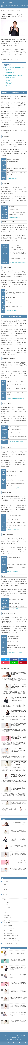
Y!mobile (5, 897)
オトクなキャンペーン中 (9, 930)
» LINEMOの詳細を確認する (13, 178)
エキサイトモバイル (8, 920)
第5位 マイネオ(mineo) (9, 83)
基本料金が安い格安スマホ (9, 933)
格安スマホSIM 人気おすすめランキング (11, 943)
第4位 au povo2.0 (8, 74)
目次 (8, 65)
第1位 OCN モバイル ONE (10, 77)
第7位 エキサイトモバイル (10, 86)
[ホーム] (3, 10)
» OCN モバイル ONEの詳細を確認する (15, 398)
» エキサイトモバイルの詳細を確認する (16, 652)
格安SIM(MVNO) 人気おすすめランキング (13, 75)
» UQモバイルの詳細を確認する (13, 529)
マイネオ (5, 899)
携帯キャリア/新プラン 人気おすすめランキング (14, 67)
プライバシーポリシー (20, 1035)
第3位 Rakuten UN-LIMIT (10, 72)
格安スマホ (5, 894)
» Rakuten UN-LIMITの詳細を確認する (18, 262)
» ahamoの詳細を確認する (14, 217)
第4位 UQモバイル (8, 82)
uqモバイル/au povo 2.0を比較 (10, 938)
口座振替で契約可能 (8, 925)
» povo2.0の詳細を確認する (12, 310)
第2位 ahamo (7, 70)
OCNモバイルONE (7, 917)
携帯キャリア (5, 881)
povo (5, 884)
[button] (25, 479)
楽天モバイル (6, 892)
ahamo (5, 886)
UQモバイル (6, 902)
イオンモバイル (7, 907)
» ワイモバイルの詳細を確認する (13, 487)
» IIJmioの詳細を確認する (14, 608)
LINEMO (5, 889)
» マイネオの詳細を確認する (13, 571)
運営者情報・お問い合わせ (14, 1037)
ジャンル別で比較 (6, 922)
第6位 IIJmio (7, 85)
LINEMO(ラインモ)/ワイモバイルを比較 (12, 940)
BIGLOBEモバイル (7, 915)
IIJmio (5, 912)
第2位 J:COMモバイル (9, 78)
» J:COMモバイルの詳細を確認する (16, 441)
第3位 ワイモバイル (9, 80)
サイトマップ (7, 1035)
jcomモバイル (6, 904)
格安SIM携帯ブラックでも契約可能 (11, 935)
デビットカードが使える (9, 928)
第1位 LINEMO (8, 69)
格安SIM (4, 909)
